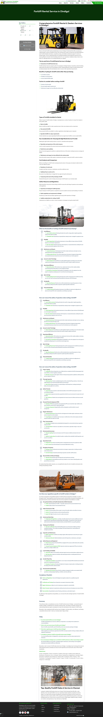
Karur (52, 655)
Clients (42, 709)
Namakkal (78, 655)
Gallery (42, 711)
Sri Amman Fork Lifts (71, 50)
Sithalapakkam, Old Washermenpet (96, 0)
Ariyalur (41, 653)
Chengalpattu (46, 653)
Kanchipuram (42, 655)
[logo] (10, 2)
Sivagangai (66, 656)
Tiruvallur (67, 658)
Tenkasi (70, 656)
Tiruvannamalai (72, 658)
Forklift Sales (56, 709)
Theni (79, 656)
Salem (62, 656)
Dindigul (70, 653)
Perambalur (41, 656)
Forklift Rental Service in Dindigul (51, 11)
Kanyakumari (48, 655)
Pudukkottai (47, 656)
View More (64, 698)
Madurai (60, 655)
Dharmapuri (65, 653)
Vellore (81, 658)
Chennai (50, 653)
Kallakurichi (77, 653)
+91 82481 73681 (79, 710)
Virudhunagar (47, 659)
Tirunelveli (53, 658)
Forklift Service (57, 711)
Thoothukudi (41, 658)
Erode (73, 653)
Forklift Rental (56, 705)
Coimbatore (55, 653)
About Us (43, 707)
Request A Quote (28, 45)
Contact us (72, 56)
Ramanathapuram (53, 656)
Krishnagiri (56, 655)
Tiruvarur (78, 658)
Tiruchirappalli (48, 658)
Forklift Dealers (57, 707)
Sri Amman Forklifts (25, 715)
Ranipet (59, 656)
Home (42, 705)
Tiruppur (62, 658)
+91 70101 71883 (83, 0)
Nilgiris (81, 655)
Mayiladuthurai (65, 655)
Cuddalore (60, 653)
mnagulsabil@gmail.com (72, 0)
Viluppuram (41, 659)
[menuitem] (60, 3)
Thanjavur (75, 656)
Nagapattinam (72, 655)
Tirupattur (58, 658)
